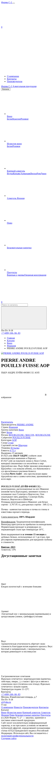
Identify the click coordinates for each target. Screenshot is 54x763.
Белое (10, 119)
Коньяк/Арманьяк (21, 173)
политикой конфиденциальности (17, 736)
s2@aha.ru (6, 702)
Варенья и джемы (15, 275)
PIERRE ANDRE (25, 424)
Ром (39, 173)
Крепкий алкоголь (16, 171)
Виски (33, 173)
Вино (9, 116)
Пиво (9, 223)
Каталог (5, 89)
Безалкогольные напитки (19, 247)
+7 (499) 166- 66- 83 (10, 333)
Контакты (12, 79)
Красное (17, 119)
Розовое (25, 119)
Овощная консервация (35, 275)
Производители (14, 81)
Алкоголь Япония (15, 198)
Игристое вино (14, 143)
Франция (13, 427)
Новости (18, 707)
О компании (13, 76)
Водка (10, 173)
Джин (43, 173)
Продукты (12, 272)
